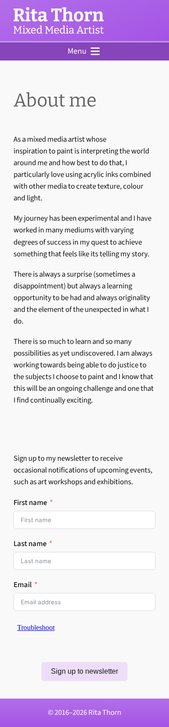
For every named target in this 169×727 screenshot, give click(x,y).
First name (30, 502)
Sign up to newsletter (84, 671)
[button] (77, 51)
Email (23, 584)
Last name (30, 543)
